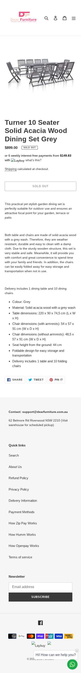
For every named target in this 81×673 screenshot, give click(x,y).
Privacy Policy (19, 489)
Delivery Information (23, 500)
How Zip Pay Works (23, 523)
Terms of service (20, 557)
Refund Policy (18, 478)
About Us (15, 467)
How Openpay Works (24, 546)
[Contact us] (72, 664)
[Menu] (73, 18)
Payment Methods (22, 512)
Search (14, 455)
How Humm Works (22, 534)
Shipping (11, 169)
